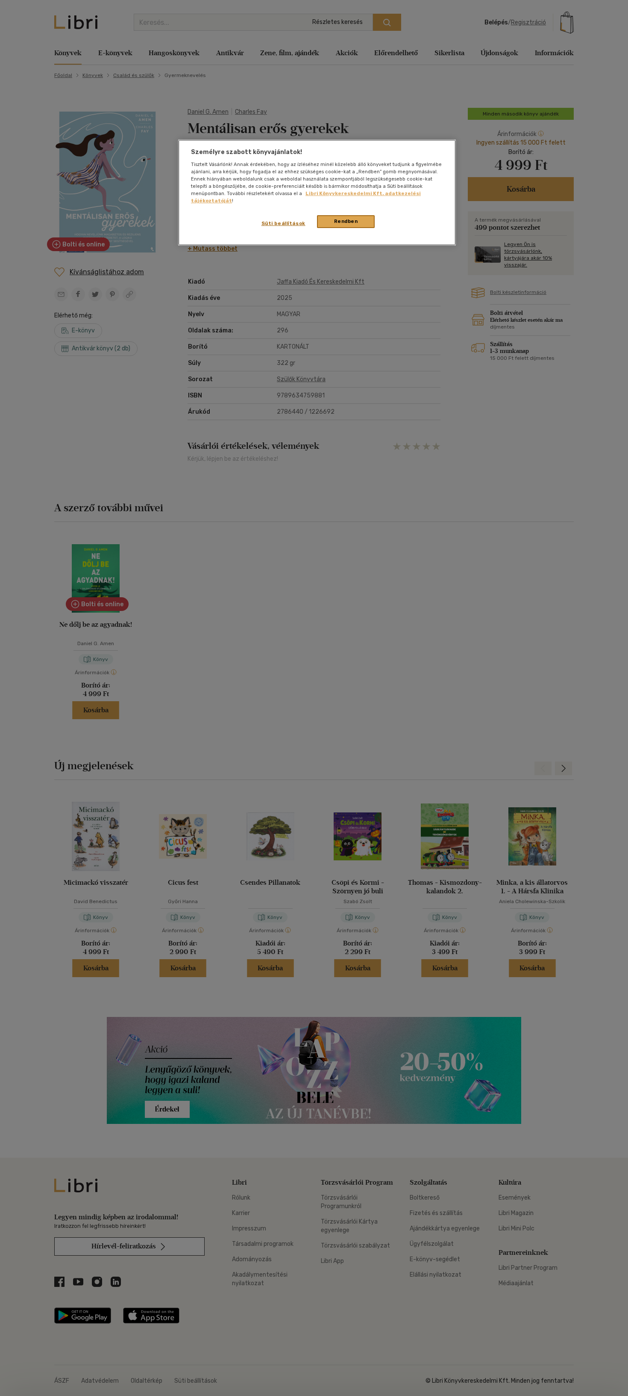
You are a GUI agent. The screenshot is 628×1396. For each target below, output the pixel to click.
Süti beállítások (283, 223)
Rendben (346, 221)
